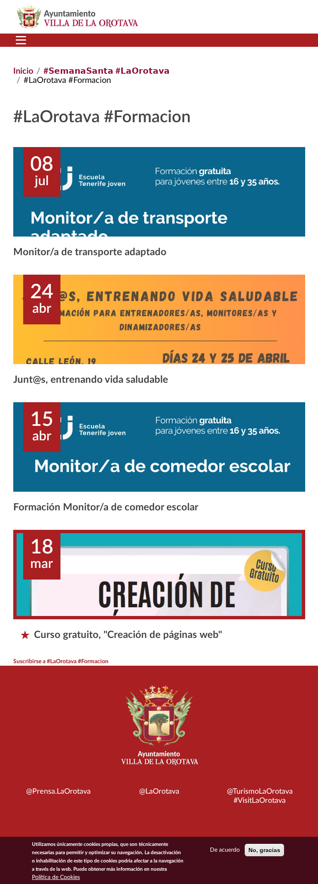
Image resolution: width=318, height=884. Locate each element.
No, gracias (264, 850)
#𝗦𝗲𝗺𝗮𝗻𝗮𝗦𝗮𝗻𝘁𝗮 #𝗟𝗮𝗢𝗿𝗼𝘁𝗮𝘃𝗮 (106, 71)
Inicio (23, 71)
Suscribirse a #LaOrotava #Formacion (60, 661)
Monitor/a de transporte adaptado (89, 252)
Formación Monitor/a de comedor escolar (105, 507)
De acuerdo (225, 850)
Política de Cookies (56, 877)
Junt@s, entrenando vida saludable (90, 380)
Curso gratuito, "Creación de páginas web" (128, 635)
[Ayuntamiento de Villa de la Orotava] (159, 730)
